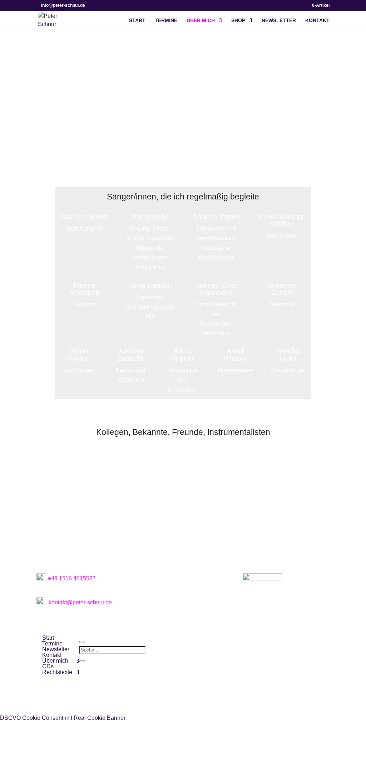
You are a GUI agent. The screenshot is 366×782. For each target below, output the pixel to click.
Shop (238, 20)
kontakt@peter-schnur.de (80, 602)
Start (137, 20)
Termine (166, 20)
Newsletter (279, 20)
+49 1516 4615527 (72, 578)
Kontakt (317, 20)
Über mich (201, 20)
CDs (48, 666)
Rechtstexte (57, 672)
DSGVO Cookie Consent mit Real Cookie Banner (62, 718)
